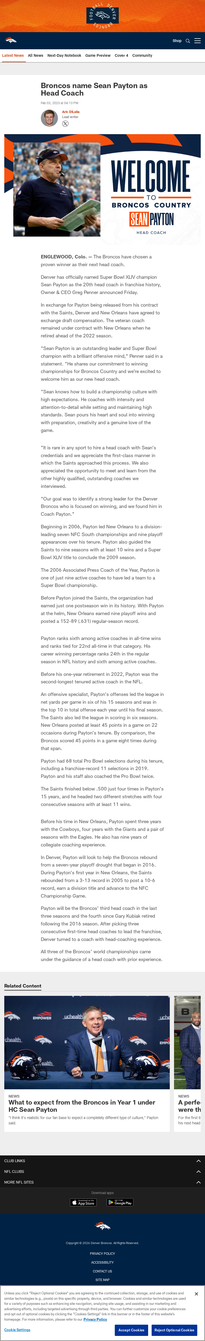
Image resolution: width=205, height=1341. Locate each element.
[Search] (188, 40)
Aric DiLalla (71, 112)
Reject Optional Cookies (174, 1330)
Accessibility (102, 1262)
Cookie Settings (17, 1330)
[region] (102, 1313)
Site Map (103, 1280)
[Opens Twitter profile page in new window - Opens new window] (65, 123)
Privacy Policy (102, 1253)
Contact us (102, 1271)
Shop (177, 40)
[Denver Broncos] (102, 1227)
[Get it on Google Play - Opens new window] (120, 1205)
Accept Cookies (131, 1330)
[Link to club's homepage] (10, 38)
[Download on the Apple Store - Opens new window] (83, 1203)
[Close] (196, 1294)
